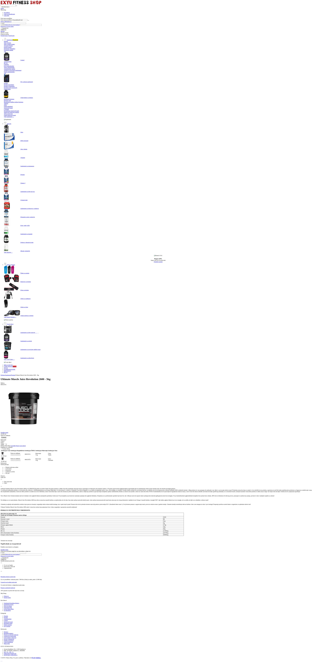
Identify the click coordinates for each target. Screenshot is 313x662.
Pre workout (7, 626)
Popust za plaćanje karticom (8, 588)
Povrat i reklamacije (9, 639)
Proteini (6, 616)
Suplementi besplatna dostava (11, 603)
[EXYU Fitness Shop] (21, 3)
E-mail (2, 23)
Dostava (6, 632)
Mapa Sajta (7, 643)
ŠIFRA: (3, 383)
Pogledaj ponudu (158, 262)
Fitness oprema (8, 625)
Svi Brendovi (7, 610)
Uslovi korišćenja (8, 642)
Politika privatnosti (9, 640)
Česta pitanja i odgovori (10, 637)
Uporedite (13, 445)
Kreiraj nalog (7, 597)
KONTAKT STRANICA (10, 655)
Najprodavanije (8, 607)
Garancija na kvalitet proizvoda (9, 582)
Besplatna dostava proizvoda (8, 576)
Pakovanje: (3, 439)
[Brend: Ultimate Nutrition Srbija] (4, 438)
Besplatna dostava (8, 633)
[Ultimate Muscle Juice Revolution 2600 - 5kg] (24, 431)
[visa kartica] (1, 660)
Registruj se (8, 21)
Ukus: (2, 442)
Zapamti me (5, 28)
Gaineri (6, 620)
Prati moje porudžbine (6, 20)
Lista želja (6, 15)
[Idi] (28, 20)
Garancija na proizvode (10, 636)
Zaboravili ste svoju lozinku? (12, 25)
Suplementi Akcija (8, 604)
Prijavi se (3, 21)
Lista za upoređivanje (9, 14)
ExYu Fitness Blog (9, 609)
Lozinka (3, 25)
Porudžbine (7, 12)
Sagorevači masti (8, 622)
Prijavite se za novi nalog (7, 26)
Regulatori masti (8, 623)
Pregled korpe (4, 35)
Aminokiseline (7, 619)
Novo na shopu (8, 606)
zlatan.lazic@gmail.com (10, 653)
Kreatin (6, 617)
